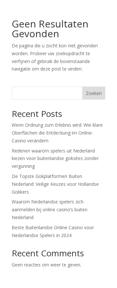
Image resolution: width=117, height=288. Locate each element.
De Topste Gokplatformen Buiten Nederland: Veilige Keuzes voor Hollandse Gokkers (55, 184)
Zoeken (94, 93)
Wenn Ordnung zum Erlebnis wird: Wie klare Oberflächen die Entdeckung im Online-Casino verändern (57, 133)
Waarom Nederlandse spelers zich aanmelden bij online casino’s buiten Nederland (49, 209)
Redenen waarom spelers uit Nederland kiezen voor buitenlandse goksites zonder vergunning (55, 158)
